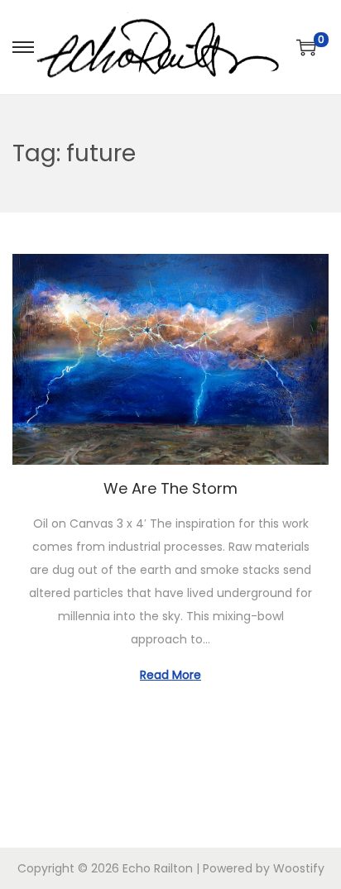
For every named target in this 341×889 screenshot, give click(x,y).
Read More (170, 675)
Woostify (298, 868)
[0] (306, 47)
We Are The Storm (170, 488)
